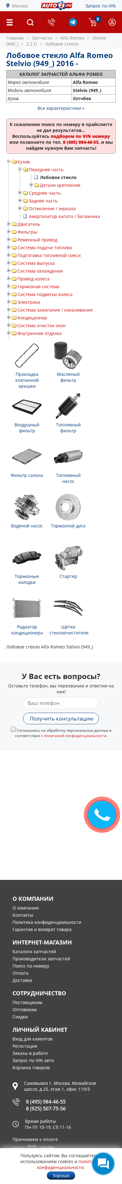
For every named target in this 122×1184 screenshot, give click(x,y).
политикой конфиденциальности (75, 735)
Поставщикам (27, 1002)
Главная (15, 38)
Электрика (29, 302)
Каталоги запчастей (34, 951)
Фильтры (27, 232)
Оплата (20, 973)
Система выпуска (36, 263)
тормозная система (38, 286)
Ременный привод (37, 240)
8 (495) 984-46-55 (46, 1101)
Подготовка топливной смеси (49, 255)
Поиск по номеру (31, 966)
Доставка (22, 980)
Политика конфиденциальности (47, 922)
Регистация (25, 1046)
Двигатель (29, 224)
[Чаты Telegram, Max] (103, 1164)
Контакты (23, 915)
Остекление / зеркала (52, 208)
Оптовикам (25, 1009)
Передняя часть (46, 169)
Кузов (24, 162)
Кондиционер (32, 318)
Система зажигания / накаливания (55, 310)
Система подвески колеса (45, 294)
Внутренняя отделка (40, 333)
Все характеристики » (61, 108)
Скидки (20, 1017)
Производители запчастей (41, 959)
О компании (26, 908)
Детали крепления (60, 185)
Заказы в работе (30, 1053)
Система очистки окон (42, 325)
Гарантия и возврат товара (42, 929)
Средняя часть (45, 193)
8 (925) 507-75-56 (46, 1108)
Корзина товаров (31, 1067)
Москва (20, 6)
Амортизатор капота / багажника (64, 216)
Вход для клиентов (33, 1039)
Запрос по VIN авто (33, 1060)
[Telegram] (73, 24)
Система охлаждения (40, 271)
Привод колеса (33, 279)
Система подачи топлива (45, 247)
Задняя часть (43, 201)
